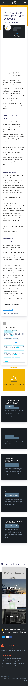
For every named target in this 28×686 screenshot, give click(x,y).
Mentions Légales (15, 680)
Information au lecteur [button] (10, 313)
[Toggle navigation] (25, 2)
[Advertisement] (14, 54)
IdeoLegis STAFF (17, 33)
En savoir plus (7, 655)
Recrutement (23, 678)
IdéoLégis (10, 676)
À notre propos (14, 678)
